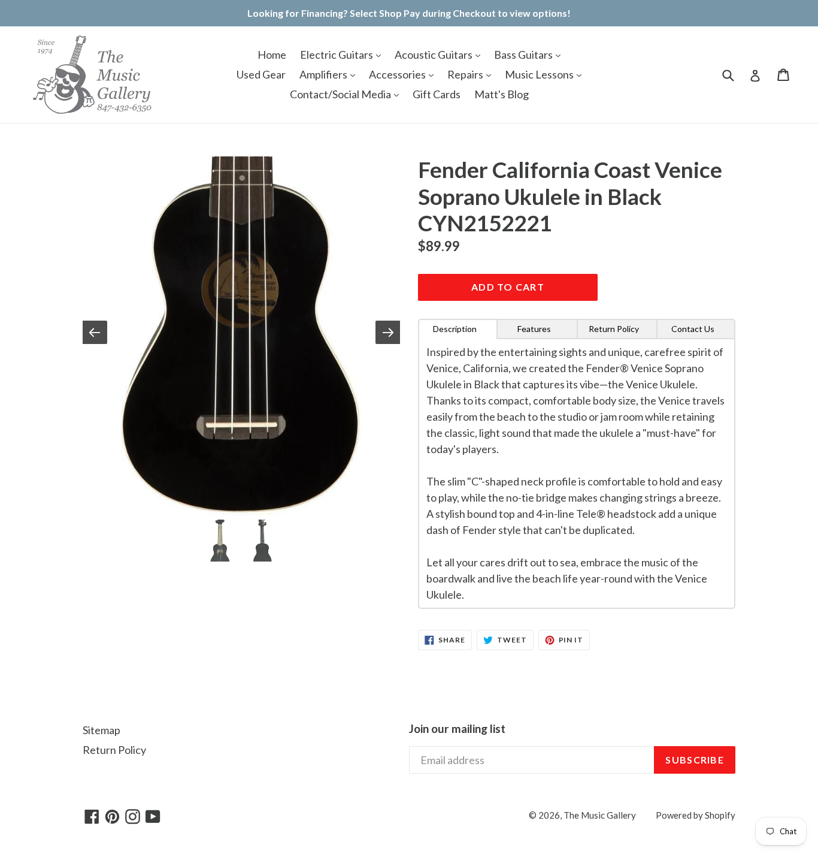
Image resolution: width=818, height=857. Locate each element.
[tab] (458, 329)
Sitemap (101, 730)
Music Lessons (540, 74)
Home (271, 54)
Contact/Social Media (341, 94)
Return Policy (114, 749)
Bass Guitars (524, 54)
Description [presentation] (455, 329)
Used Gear (261, 74)
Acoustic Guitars (434, 54)
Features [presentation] (534, 329)
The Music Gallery (599, 815)
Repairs (466, 74)
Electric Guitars (337, 54)
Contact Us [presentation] (692, 329)
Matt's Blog (501, 94)
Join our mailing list (457, 728)
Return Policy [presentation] (614, 329)
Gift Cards (436, 94)
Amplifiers (324, 74)
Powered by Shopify (695, 815)
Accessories (398, 74)
